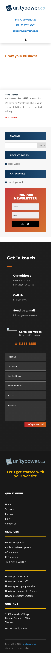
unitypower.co (29, 644)
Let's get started (35, 424)
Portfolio (9, 514)
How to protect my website (19, 595)
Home (8, 504)
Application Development (18, 547)
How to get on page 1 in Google (21, 591)
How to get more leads (16, 576)
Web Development (14, 542)
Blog (7, 518)
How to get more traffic (17, 581)
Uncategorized (35, 98)
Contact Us (10, 523)
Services (9, 509)
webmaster (11, 98)
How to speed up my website (20, 586)
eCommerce (11, 552)
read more (11, 117)
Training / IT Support (15, 561)
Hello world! (11, 94)
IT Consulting (11, 557)
